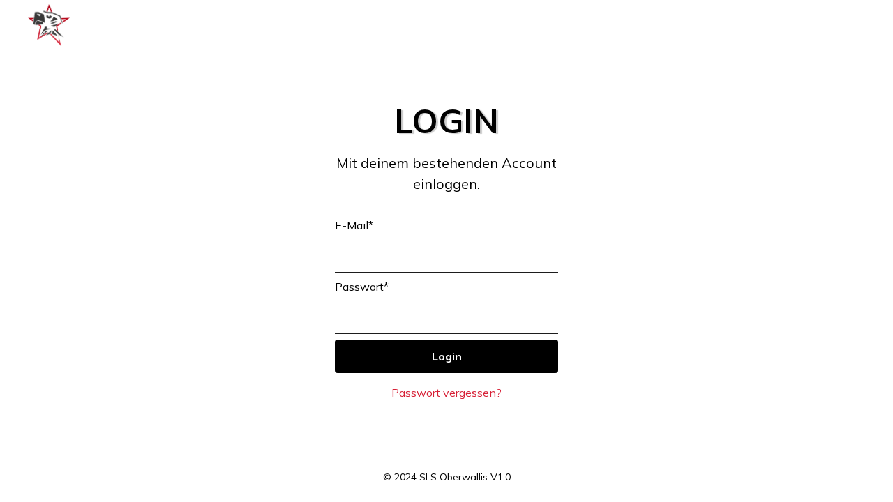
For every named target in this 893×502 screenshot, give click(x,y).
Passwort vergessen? (446, 393)
